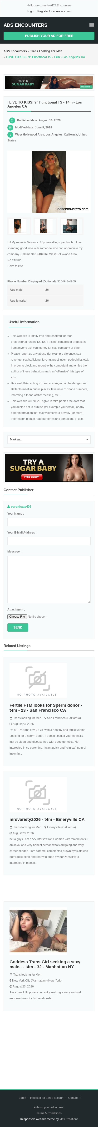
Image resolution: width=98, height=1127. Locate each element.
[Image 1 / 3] (49, 182)
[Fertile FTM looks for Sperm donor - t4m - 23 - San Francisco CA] (49, 680)
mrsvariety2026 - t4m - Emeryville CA (47, 819)
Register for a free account (54, 11)
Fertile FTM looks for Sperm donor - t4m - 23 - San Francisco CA (46, 708)
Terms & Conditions (49, 1113)
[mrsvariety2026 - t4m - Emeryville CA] (49, 794)
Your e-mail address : (22, 532)
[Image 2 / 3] (45, 226)
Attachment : (16, 609)
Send (17, 627)
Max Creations (68, 1119)
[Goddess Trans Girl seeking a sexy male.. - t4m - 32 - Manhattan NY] (49, 931)
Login (30, 11)
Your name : (15, 513)
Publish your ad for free (49, 36)
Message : (14, 551)
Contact (73, 1098)
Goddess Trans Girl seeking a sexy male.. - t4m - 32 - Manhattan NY (45, 964)
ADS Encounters (25, 25)
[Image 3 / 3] (71, 226)
